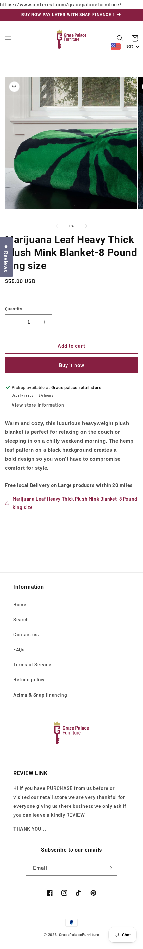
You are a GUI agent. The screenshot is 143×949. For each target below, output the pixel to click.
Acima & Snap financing (40, 695)
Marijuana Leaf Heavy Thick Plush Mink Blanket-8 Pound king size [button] (75, 503)
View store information (38, 405)
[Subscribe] (109, 868)
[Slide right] (86, 226)
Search (21, 619)
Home (19, 604)
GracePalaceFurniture (79, 934)
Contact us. (26, 634)
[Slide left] (57, 226)
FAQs (18, 649)
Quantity (13, 308)
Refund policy (29, 679)
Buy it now (71, 365)
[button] (8, 39)
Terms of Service (32, 664)
